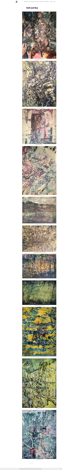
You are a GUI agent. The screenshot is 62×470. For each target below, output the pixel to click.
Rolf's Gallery (36, 1)
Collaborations (26, 1)
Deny (40, 468)
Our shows (51, 1)
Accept (39, 468)
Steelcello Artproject (46, 1)
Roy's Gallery (41, 1)
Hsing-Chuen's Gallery (31, 1)
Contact (54, 1)
